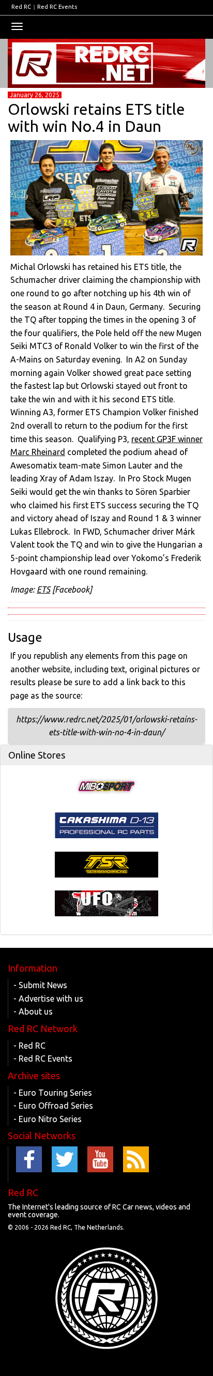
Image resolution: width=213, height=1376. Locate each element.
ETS (43, 589)
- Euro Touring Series (52, 1092)
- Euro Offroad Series (53, 1105)
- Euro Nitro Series (47, 1119)
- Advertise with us (48, 998)
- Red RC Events (42, 1058)
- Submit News (40, 985)
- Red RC (29, 1045)
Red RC (21, 7)
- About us (33, 1011)
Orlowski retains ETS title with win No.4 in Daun (96, 117)
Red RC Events (57, 7)
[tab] (106, 755)
